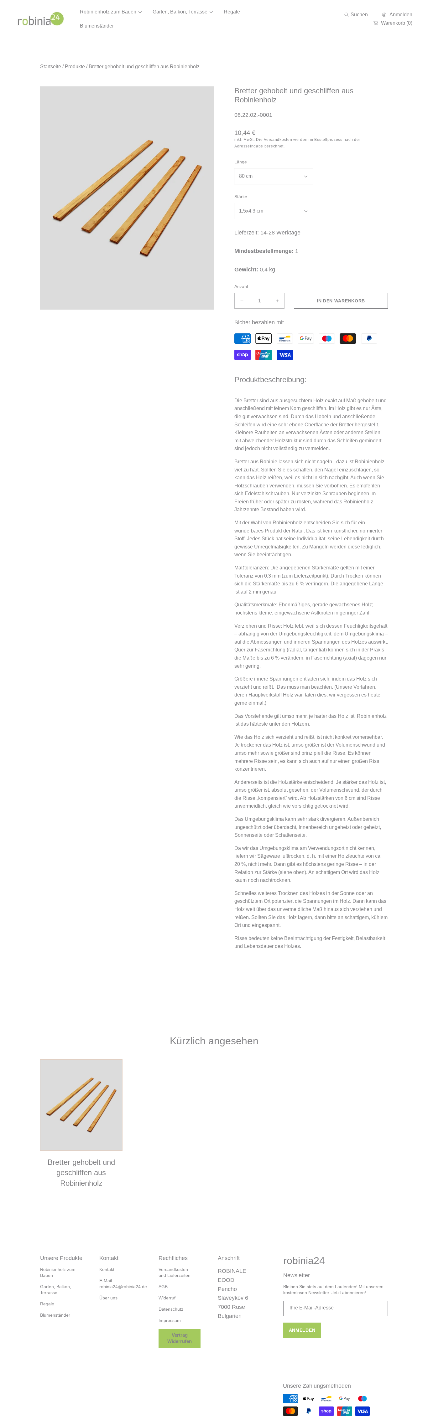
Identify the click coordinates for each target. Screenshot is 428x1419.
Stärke (240, 196)
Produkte (75, 66)
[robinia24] (41, 19)
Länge (240, 161)
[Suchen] (348, 14)
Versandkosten (278, 139)
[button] (356, 14)
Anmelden (302, 1330)
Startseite (50, 66)
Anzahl (241, 286)
